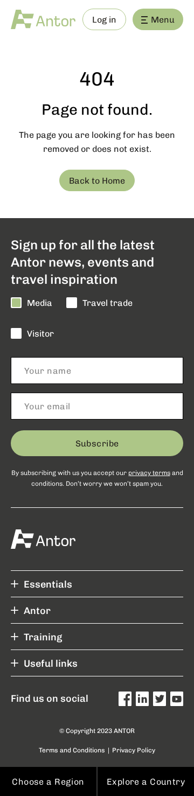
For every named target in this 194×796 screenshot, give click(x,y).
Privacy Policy (133, 750)
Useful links (51, 663)
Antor (37, 610)
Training (43, 637)
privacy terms (149, 472)
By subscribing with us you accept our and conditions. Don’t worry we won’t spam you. (97, 477)
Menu (163, 19)
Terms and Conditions (72, 750)
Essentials (48, 584)
